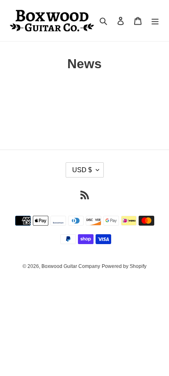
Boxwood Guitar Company (70, 266)
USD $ (82, 169)
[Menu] (155, 21)
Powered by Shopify (124, 266)
